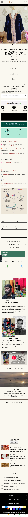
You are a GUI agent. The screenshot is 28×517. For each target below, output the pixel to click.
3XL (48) (23, 86)
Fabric (14, 72)
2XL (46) (18, 86)
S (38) (23, 84)
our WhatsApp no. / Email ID (14, 236)
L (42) (8, 86)
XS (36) (19, 84)
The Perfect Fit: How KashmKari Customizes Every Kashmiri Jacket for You (18, 449)
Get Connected (13, 503)
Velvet (11, 74)
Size (14, 81)
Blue (14, 79)
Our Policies (13, 495)
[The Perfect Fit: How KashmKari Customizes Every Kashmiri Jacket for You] (5, 447)
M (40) (4, 86)
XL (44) (13, 86)
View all (14, 442)
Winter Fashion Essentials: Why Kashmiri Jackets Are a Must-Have (18, 458)
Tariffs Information (14, 241)
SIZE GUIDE (14, 68)
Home (13, 47)
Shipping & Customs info (14, 238)
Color (14, 76)
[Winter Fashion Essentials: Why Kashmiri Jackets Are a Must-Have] (5, 456)
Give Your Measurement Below (9, 84)
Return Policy (14, 244)
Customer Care (14, 499)
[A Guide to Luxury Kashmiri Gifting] (5, 465)
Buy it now (14, 118)
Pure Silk (16, 74)
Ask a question (14, 247)
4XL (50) (14, 88)
